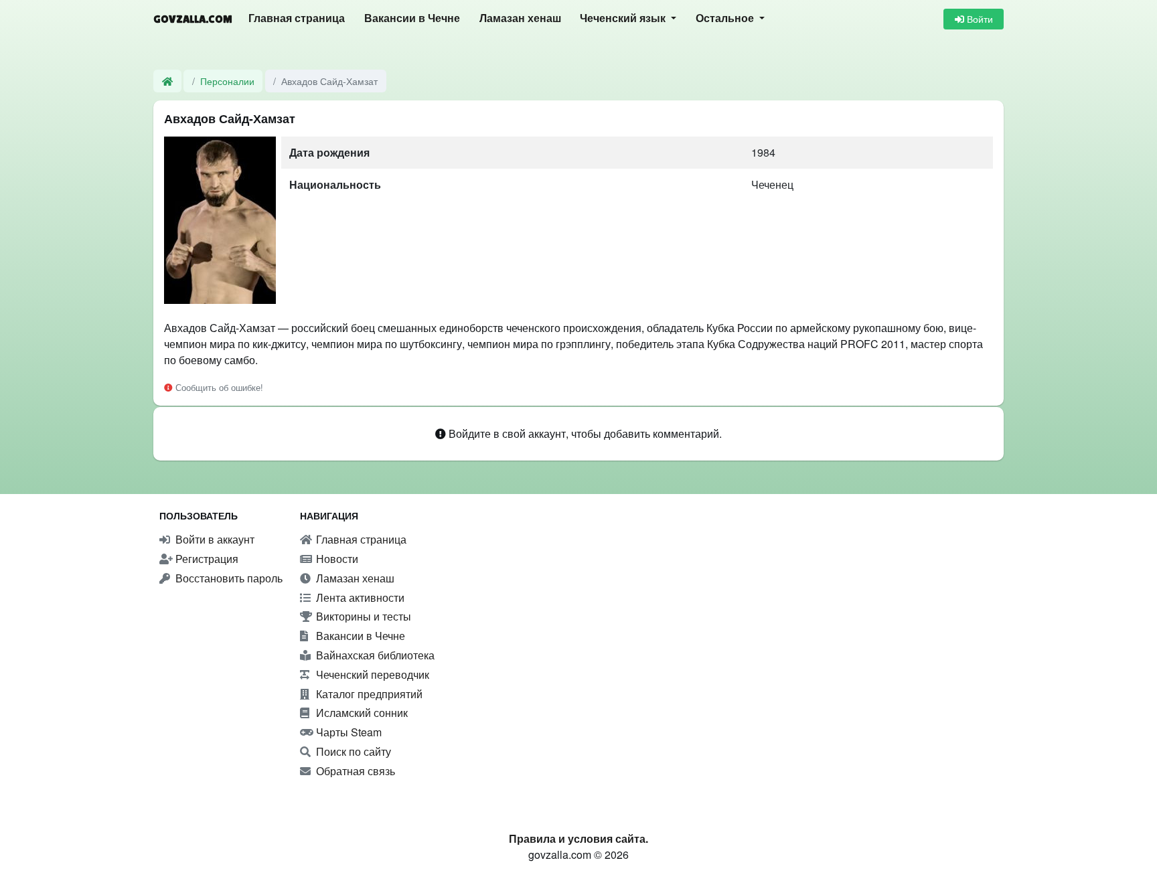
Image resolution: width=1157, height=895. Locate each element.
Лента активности (358, 597)
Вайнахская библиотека (374, 655)
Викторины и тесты (362, 616)
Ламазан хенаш (520, 18)
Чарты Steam (347, 732)
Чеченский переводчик (371, 674)
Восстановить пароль (228, 578)
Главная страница (296, 18)
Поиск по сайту (352, 751)
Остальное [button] (726, 18)
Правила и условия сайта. (578, 838)
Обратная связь (354, 771)
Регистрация (205, 558)
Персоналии (227, 81)
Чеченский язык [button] (624, 18)
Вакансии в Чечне (412, 18)
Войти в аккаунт (213, 539)
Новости (335, 558)
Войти (978, 18)
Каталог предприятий (367, 694)
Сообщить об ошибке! (218, 387)
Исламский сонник (360, 712)
